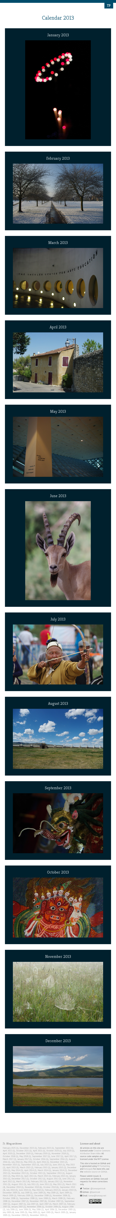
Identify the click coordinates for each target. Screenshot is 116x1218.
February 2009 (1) (25, 1195)
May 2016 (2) (29, 1162)
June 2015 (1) (59, 1164)
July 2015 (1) (45, 1164)
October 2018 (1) (10, 1156)
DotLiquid (88, 1169)
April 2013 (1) (30, 1176)
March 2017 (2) (9, 1159)
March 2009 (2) (9, 1195)
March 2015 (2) (26, 1167)
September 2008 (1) (28, 1198)
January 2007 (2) (18, 1206)
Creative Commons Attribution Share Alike (95, 1152)
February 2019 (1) (42, 1153)
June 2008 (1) (45, 1198)
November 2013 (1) (20, 1173)
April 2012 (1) (9, 1181)
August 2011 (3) (19, 1184)
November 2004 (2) (38, 1215)
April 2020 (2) (9, 1153)
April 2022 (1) (9, 1150)
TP (109, 5)
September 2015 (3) (30, 1164)
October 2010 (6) (51, 1187)
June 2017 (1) (57, 1156)
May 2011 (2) (59, 1184)
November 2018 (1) (60, 1153)
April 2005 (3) (47, 1212)
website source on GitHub (95, 1171)
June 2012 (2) (68, 1178)
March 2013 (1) (44, 1176)
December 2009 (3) (11, 1192)
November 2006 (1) (35, 1206)
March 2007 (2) (59, 1204)
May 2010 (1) (38, 1190)
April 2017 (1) (70, 1156)
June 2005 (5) (21, 1212)
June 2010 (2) (25, 1190)
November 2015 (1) (11, 1164)
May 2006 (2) (38, 1209)
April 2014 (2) (30, 1170)
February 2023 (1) (46, 1148)
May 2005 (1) (34, 1212)
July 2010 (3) (12, 1190)
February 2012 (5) (39, 1181)
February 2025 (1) (10, 1148)
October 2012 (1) (37, 1178)
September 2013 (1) (56, 1173)
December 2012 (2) (20, 1178)
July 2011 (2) (32, 1184)
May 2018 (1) (25, 1156)
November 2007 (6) (38, 1201)
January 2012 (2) (55, 1181)
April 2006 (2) (51, 1209)
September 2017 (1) (41, 1156)
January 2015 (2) (59, 1167)
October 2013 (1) (37, 1173)
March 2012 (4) (23, 1181)
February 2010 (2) (53, 1190)
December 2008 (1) (43, 1195)
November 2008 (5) (61, 1195)
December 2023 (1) (28, 1148)
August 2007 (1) (18, 1204)
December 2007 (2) (20, 1201)
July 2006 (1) (12, 1209)
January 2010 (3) (69, 1190)
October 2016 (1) (40, 1159)
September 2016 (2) (58, 1159)
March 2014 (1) (44, 1170)
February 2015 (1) (42, 1167)
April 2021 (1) (39, 1150)
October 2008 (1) (10, 1198)
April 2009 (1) (66, 1192)
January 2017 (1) (24, 1159)
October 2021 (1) (24, 1150)
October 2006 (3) (53, 1206)
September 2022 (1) (64, 1148)
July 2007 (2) (32, 1204)
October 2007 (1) (55, 1201)
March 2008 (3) (58, 1198)
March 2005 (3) (61, 1212)
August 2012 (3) (54, 1178)
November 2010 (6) (33, 1187)
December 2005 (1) (66, 1209)
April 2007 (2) (45, 1204)
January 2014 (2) (59, 1170)
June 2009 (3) (40, 1192)
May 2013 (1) (17, 1176)
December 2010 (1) (15, 1187)
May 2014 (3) (17, 1170)
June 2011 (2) (46, 1184)
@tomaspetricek (98, 1188)
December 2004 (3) (20, 1215)
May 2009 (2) (52, 1192)
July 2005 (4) (8, 1212)
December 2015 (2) (58, 1162)
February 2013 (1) (60, 1176)
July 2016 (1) (17, 1162)
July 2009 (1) (26, 1192)
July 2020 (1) (68, 1150)
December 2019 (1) (24, 1153)
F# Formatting (103, 1166)
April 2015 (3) (13, 1167)
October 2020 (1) (54, 1150)
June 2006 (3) (25, 1209)
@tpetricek (95, 1192)
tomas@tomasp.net (97, 1195)
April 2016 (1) (43, 1162)
